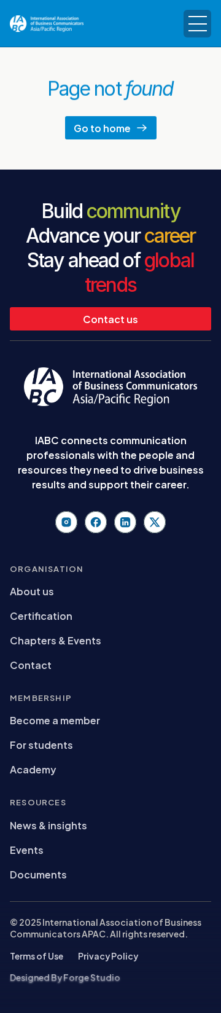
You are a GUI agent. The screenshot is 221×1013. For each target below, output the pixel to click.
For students (41, 744)
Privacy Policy (108, 955)
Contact (31, 664)
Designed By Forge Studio (65, 977)
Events (27, 849)
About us (32, 590)
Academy (33, 769)
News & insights (48, 824)
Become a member (55, 719)
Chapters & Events (55, 640)
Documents (38, 874)
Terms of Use (36, 955)
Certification (41, 615)
